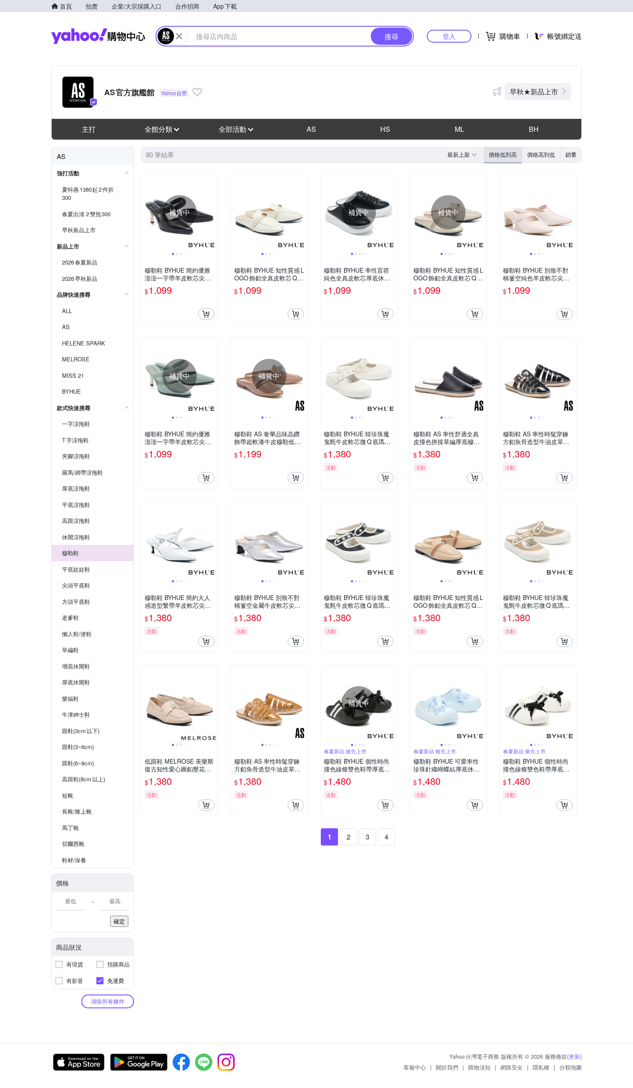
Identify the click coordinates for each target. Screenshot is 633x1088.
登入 (449, 35)
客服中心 (414, 1067)
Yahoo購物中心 (98, 36)
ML (459, 129)
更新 (574, 1056)
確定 (119, 921)
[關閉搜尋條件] (179, 36)
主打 (89, 129)
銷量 (571, 154)
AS (311, 129)
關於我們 (447, 1067)
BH (534, 129)
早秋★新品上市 (534, 91)
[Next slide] (212, 212)
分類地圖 (570, 1067)
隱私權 (541, 1067)
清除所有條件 (107, 1001)
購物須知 (479, 1067)
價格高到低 (541, 154)
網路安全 (511, 1067)
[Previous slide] (146, 212)
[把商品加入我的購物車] (206, 314)
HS (385, 129)
